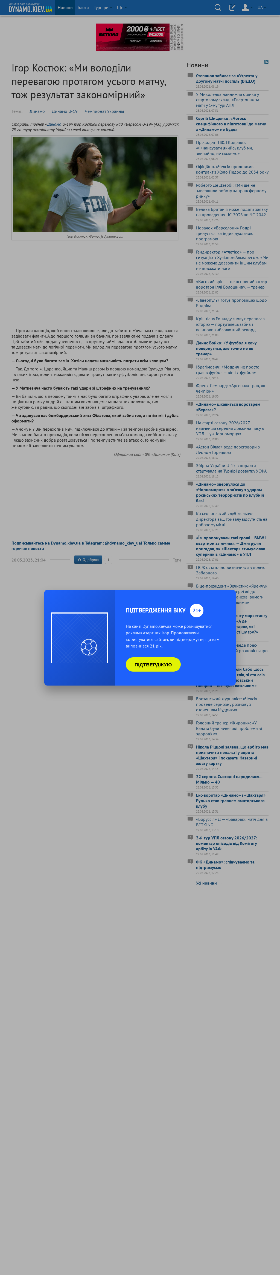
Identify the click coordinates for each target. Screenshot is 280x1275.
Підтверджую (153, 664)
